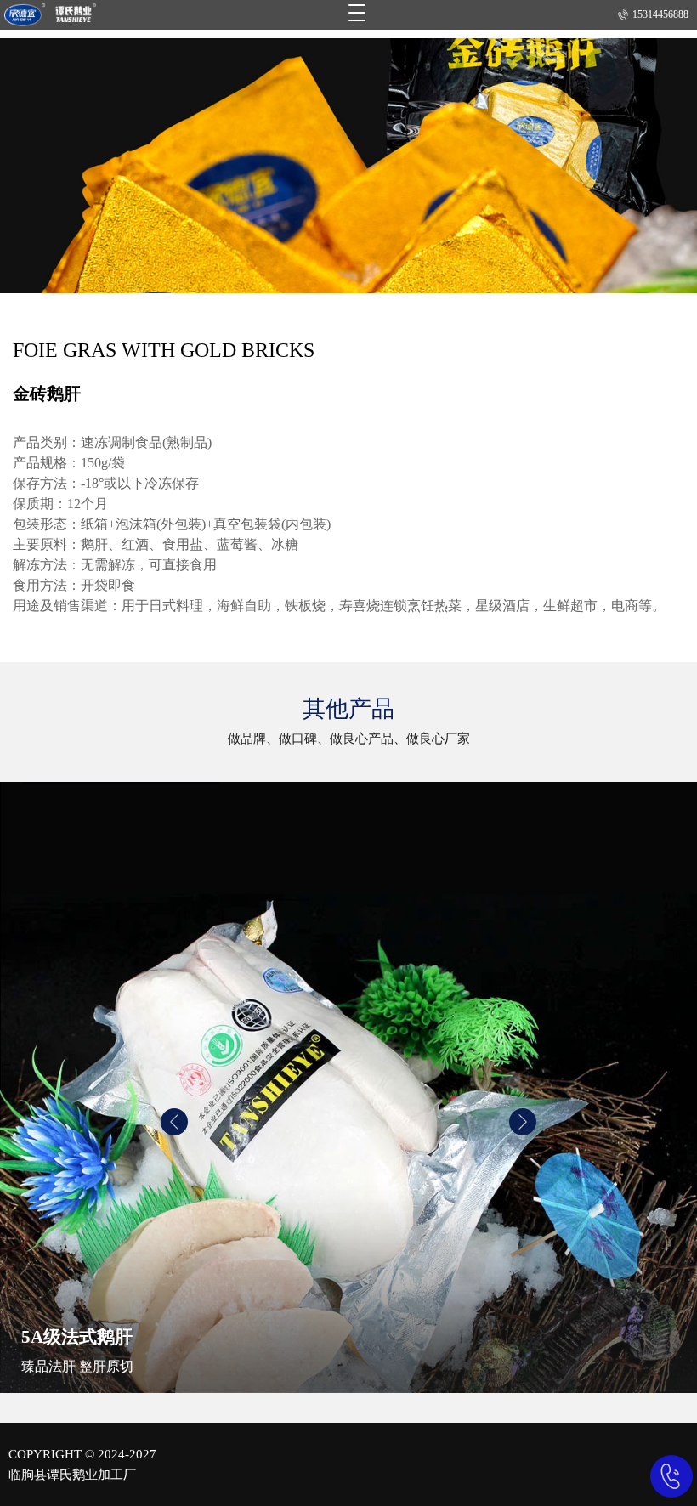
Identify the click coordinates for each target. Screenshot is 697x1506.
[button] (174, 1121)
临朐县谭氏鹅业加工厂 (72, 1474)
